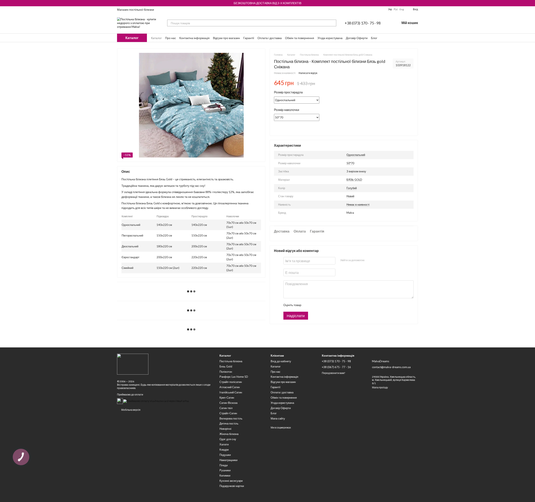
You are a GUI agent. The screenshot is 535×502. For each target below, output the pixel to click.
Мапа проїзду (380, 387)
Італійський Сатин (230, 392)
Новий (350, 196)
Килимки (224, 475)
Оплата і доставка (269, 38)
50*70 (350, 163)
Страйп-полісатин (230, 382)
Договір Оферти (357, 38)
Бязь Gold (225, 366)
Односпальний (355, 154)
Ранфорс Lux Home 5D (233, 376)
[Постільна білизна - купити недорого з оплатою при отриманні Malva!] (132, 363)
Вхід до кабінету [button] (281, 361)
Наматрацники (228, 460)
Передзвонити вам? (333, 373)
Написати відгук (308, 73)
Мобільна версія (130, 409)
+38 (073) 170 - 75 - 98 (363, 23)
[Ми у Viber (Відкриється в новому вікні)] (382, 9)
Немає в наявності (357, 204)
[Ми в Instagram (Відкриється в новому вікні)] (372, 9)
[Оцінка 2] (314, 305)
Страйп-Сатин (228, 413)
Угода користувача (330, 38)
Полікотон (225, 371)
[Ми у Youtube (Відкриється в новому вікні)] (367, 9)
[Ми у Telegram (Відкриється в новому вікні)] (377, 9)
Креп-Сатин (226, 397)
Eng (402, 9)
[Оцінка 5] (334, 305)
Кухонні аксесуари (231, 480)
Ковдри (224, 449)
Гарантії (248, 38)
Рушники (225, 470)
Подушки (225, 454)
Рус (396, 9)
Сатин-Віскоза (228, 402)
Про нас (170, 38)
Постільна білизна (230, 361)
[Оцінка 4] (328, 305)
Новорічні (225, 428)
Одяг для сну (227, 439)
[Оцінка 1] (308, 305)
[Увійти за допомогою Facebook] (368, 260)
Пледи (223, 465)
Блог (374, 38)
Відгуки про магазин (226, 38)
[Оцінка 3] (321, 305)
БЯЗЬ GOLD (354, 179)
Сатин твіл (226, 408)
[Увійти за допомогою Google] (375, 260)
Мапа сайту (278, 418)
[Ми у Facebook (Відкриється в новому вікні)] (362, 9)
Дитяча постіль (228, 423)
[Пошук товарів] (333, 23)
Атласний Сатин (229, 387)
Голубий (351, 188)
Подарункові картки (231, 486)
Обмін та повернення (299, 38)
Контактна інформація (194, 38)
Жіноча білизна (228, 434)
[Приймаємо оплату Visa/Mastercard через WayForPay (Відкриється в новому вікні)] (156, 400)
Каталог (156, 38)
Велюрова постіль (230, 418)
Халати (224, 444)
